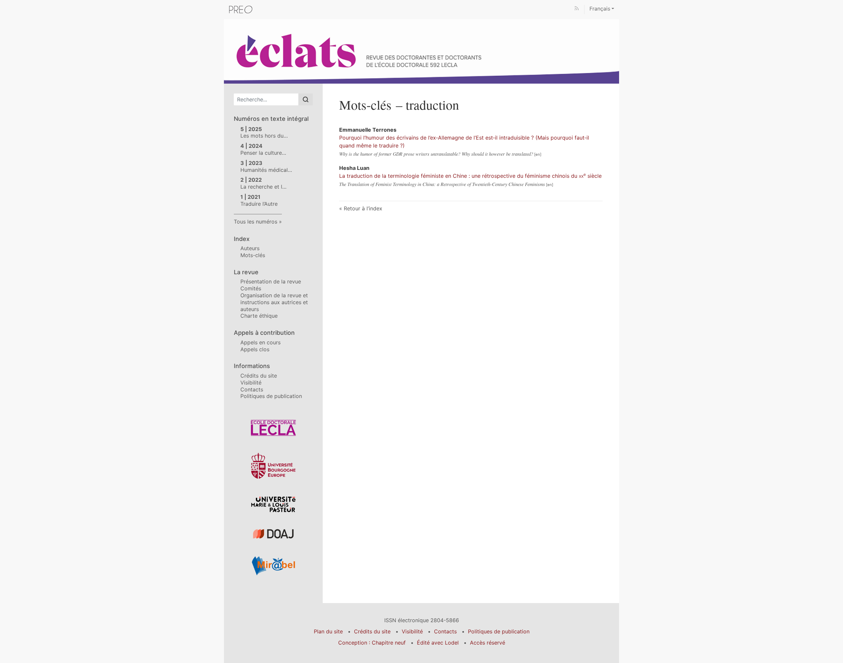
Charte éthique (259, 315)
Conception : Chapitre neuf (372, 642)
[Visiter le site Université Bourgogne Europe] (273, 466)
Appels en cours (260, 342)
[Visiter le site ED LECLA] (273, 428)
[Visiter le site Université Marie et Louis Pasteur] (273, 504)
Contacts (251, 389)
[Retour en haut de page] (838, 4)
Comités (250, 288)
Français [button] (599, 8)
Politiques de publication (271, 396)
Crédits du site (258, 375)
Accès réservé (487, 642)
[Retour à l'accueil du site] (421, 50)
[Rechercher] (305, 99)
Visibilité (250, 382)
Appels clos (254, 349)
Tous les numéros (255, 221)
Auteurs (249, 248)
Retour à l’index (363, 208)
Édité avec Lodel (438, 642)
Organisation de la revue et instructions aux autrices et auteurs (274, 302)
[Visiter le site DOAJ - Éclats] (273, 533)
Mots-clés (252, 255)
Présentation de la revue (270, 281)
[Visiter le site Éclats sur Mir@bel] (273, 565)
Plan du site (328, 631)
